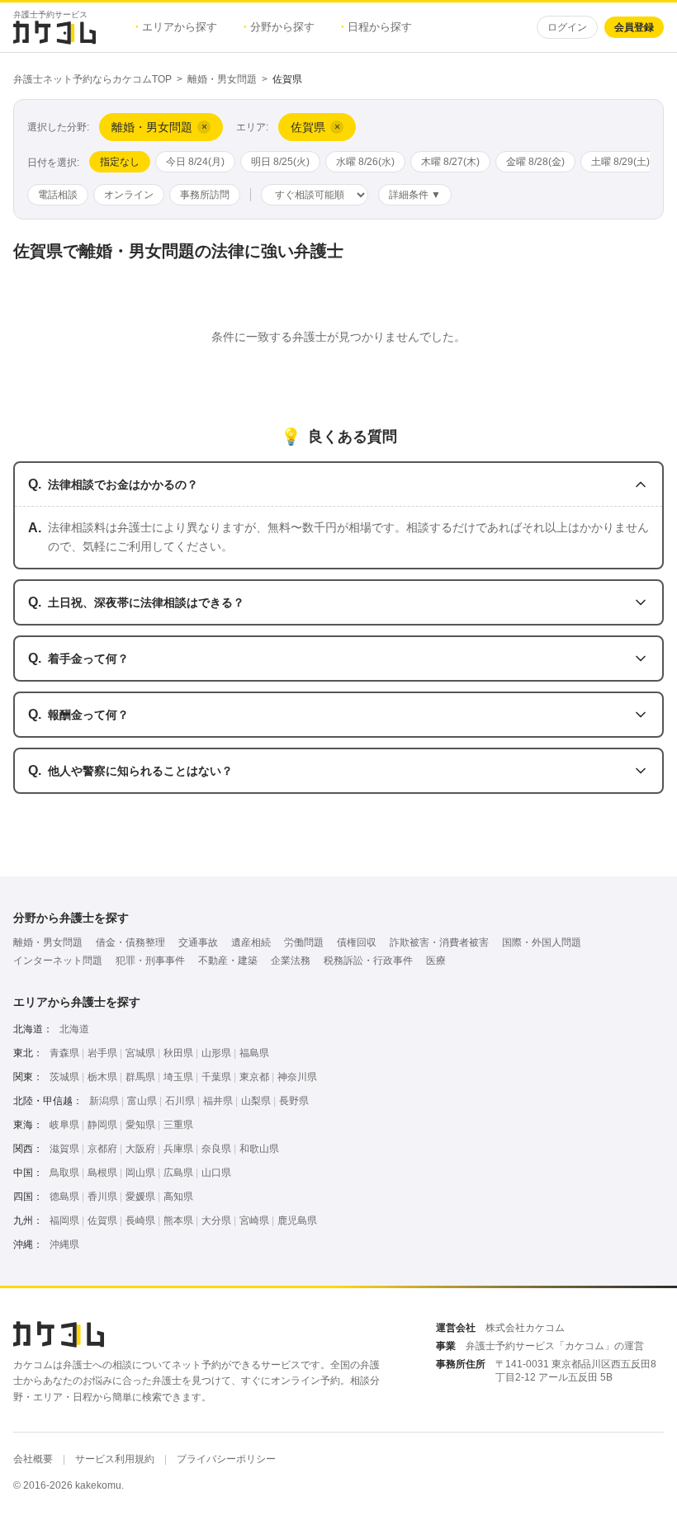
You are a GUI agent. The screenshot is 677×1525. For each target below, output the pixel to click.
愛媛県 (140, 1196)
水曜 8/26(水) (365, 162)
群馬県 (140, 1077)
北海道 (74, 1029)
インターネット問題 (57, 960)
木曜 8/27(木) (450, 162)
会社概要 (33, 1459)
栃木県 (102, 1077)
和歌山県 (259, 1148)
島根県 (102, 1172)
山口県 (216, 1172)
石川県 (180, 1101)
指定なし (120, 162)
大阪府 (140, 1148)
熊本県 (178, 1220)
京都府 (102, 1148)
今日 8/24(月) (195, 162)
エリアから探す (176, 27)
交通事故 (198, 942)
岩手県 (102, 1053)
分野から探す (279, 27)
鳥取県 (64, 1172)
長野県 (294, 1101)
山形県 (216, 1053)
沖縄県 (64, 1244)
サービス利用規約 (114, 1459)
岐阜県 (64, 1125)
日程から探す (376, 27)
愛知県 (140, 1125)
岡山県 (140, 1172)
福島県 (254, 1053)
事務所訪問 (205, 195)
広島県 (178, 1172)
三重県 (178, 1125)
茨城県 (64, 1077)
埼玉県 (178, 1077)
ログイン (567, 27)
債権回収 (356, 942)
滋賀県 (64, 1148)
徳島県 (64, 1196)
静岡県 (102, 1125)
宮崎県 (254, 1220)
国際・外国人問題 (541, 942)
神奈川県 (297, 1077)
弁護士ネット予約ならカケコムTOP (92, 79)
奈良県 (216, 1148)
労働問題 (304, 942)
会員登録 (634, 27)
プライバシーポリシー (226, 1459)
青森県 (64, 1053)
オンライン (129, 195)
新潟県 (104, 1101)
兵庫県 (178, 1148)
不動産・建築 (228, 960)
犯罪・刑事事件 (150, 960)
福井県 (218, 1101)
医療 (436, 960)
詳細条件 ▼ (415, 195)
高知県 (178, 1196)
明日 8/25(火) (280, 162)
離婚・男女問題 (222, 79)
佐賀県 (102, 1220)
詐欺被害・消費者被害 (439, 942)
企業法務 (290, 960)
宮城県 (140, 1053)
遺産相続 (251, 942)
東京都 (254, 1077)
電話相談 (58, 195)
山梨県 (256, 1101)
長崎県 (140, 1220)
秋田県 (178, 1053)
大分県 (216, 1220)
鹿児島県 (297, 1220)
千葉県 (216, 1077)
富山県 (142, 1101)
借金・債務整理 (130, 942)
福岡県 (64, 1220)
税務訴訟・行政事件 (368, 960)
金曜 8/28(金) (535, 162)
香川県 (102, 1196)
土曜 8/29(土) (620, 162)
